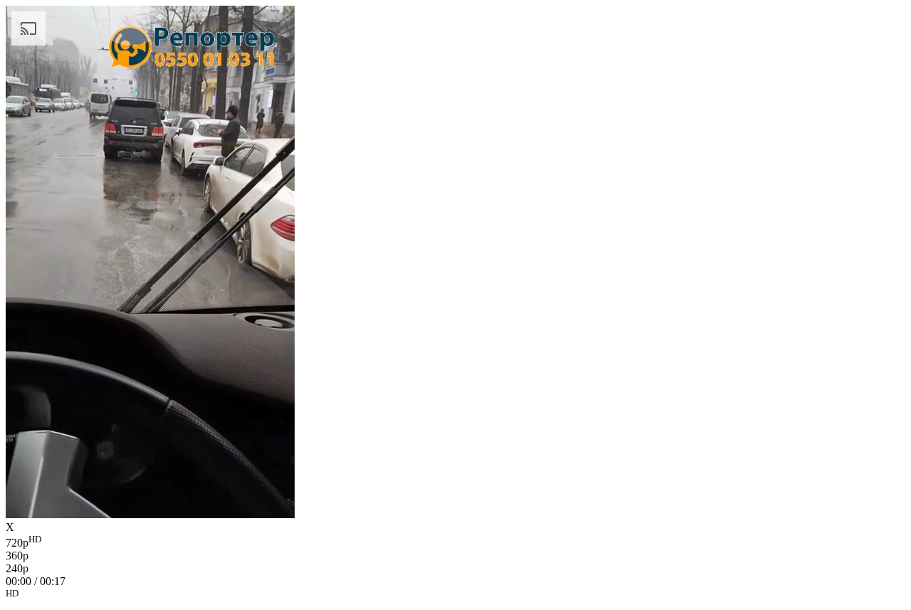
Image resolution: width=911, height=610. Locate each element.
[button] (455, 596)
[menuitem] (455, 541)
